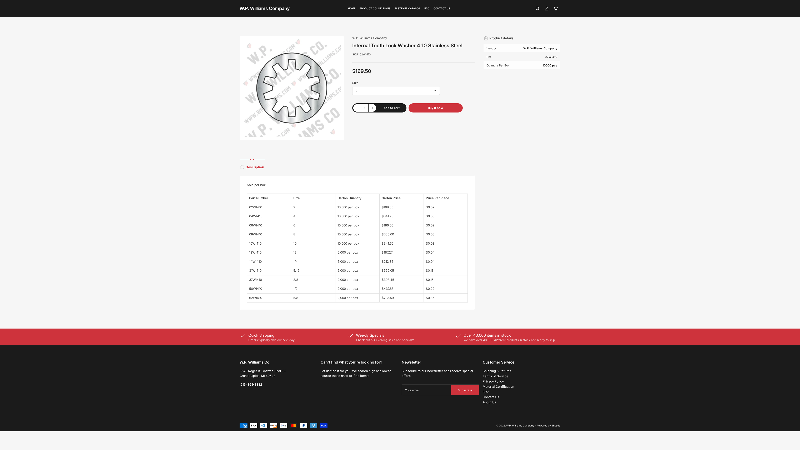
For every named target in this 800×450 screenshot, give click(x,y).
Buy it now (435, 108)
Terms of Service (495, 376)
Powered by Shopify (548, 425)
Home (351, 8)
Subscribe (465, 390)
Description (255, 167)
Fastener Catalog (407, 8)
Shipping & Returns (497, 371)
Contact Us (442, 8)
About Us (489, 402)
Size (355, 83)
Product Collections (375, 8)
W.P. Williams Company (265, 8)
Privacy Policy (493, 381)
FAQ (426, 8)
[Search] (537, 8)
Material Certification (498, 387)
